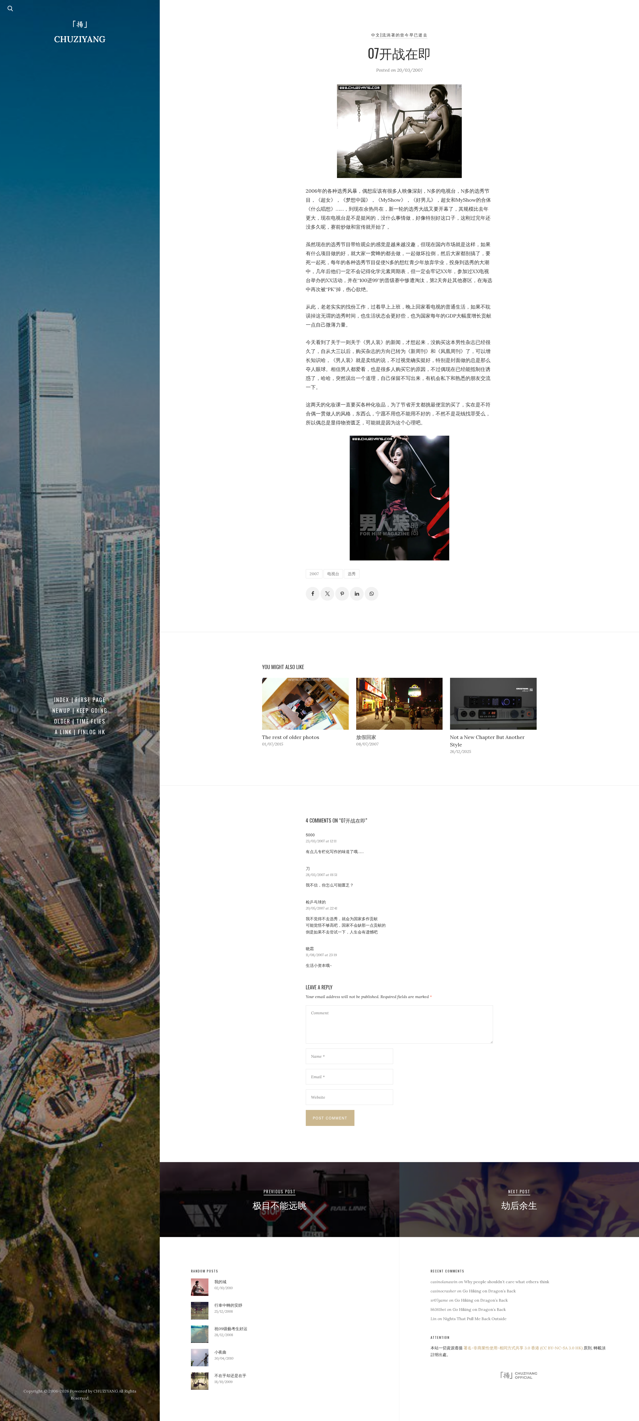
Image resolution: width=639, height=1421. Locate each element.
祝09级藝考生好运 (230, 1328)
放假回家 (366, 737)
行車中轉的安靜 (228, 1305)
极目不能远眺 (280, 1204)
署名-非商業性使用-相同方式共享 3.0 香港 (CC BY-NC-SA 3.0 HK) (523, 1347)
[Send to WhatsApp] (371, 594)
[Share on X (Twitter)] (327, 594)
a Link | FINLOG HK (80, 732)
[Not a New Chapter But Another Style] (493, 704)
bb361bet (438, 1309)
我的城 (220, 1281)
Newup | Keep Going (80, 710)
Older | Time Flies (80, 721)
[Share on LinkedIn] (357, 594)
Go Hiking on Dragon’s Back (489, 1290)
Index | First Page (80, 700)
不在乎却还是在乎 (230, 1375)
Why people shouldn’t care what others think (506, 1281)
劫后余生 (519, 1204)
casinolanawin (444, 1281)
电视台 (333, 573)
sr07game (439, 1300)
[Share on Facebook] (313, 594)
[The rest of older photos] (305, 704)
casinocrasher (443, 1290)
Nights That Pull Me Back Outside (474, 1318)
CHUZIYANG (80, 39)
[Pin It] (342, 594)
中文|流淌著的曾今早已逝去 (399, 35)
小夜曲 (220, 1352)
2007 (314, 573)
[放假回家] (399, 704)
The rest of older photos (290, 737)
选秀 (352, 573)
